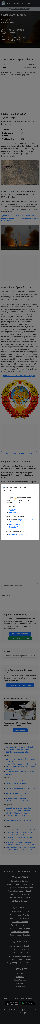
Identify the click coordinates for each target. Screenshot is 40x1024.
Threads (12, 527)
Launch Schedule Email (19, 534)
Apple (11, 510)
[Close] (36, 489)
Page (20, 519)
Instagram (13, 524)
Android (12, 512)
